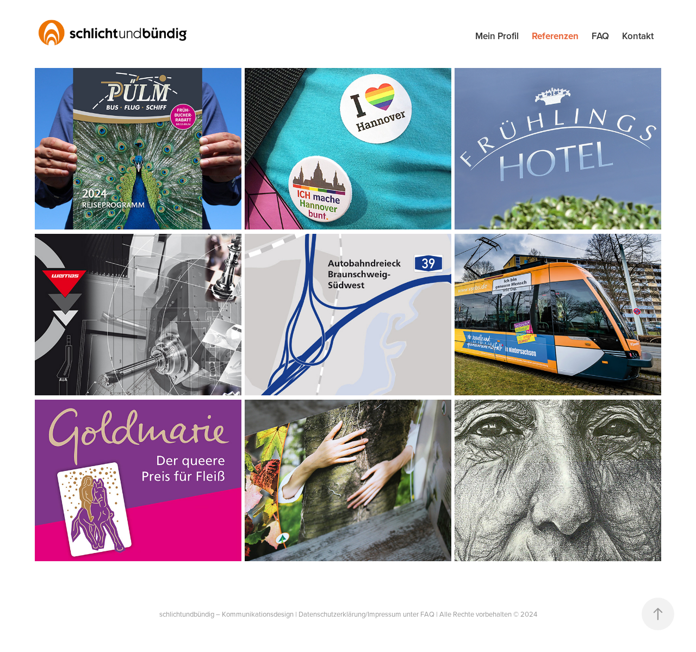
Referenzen (555, 35)
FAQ (600, 35)
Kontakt (638, 35)
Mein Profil (497, 35)
